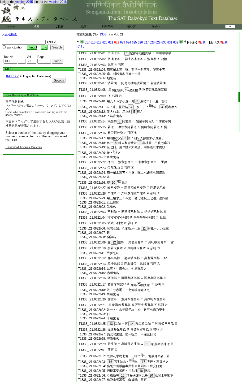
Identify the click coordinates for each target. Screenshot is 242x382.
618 (93, 42)
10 (113, 182)
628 (152, 42)
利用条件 (107, 26)
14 (132, 324)
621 (110, 42)
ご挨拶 (59, 26)
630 (163, 42)
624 (128, 42)
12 (114, 242)
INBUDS (12, 76)
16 (110, 362)
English (155, 26)
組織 (83, 26)
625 (134, 42)
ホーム (11, 26)
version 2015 (24, 2)
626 (140, 42)
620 (104, 42)
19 (122, 375)
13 (111, 324)
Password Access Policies (23, 147)
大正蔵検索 (9, 34)
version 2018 (58, 2)
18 (141, 371)
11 (144, 228)
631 (169, 42)
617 (87, 42)
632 (175, 42)
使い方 (131, 26)
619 (98, 42)
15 (147, 344)
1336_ (103, 34)
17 (143, 362)
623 (122, 42)
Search (59, 80)
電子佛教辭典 (14, 102)
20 (151, 375)
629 (158, 42)
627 (146, 42)
